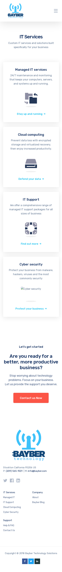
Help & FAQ (8, 525)
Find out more (29, 243)
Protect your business (29, 308)
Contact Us (9, 530)
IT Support (8, 502)
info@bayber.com (37, 471)
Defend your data (29, 178)
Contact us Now (31, 398)
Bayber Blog (38, 502)
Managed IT (9, 497)
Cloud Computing (12, 507)
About (35, 497)
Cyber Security (11, 512)
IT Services (9, 492)
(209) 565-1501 (14, 471)
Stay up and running (29, 113)
